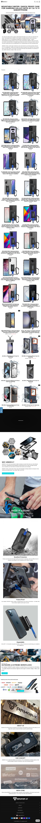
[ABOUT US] (20, 712)
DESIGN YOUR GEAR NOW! (8, 473)
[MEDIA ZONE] (20, 776)
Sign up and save (20, 802)
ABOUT (20, 805)
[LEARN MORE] (20, 685)
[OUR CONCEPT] (20, 744)
